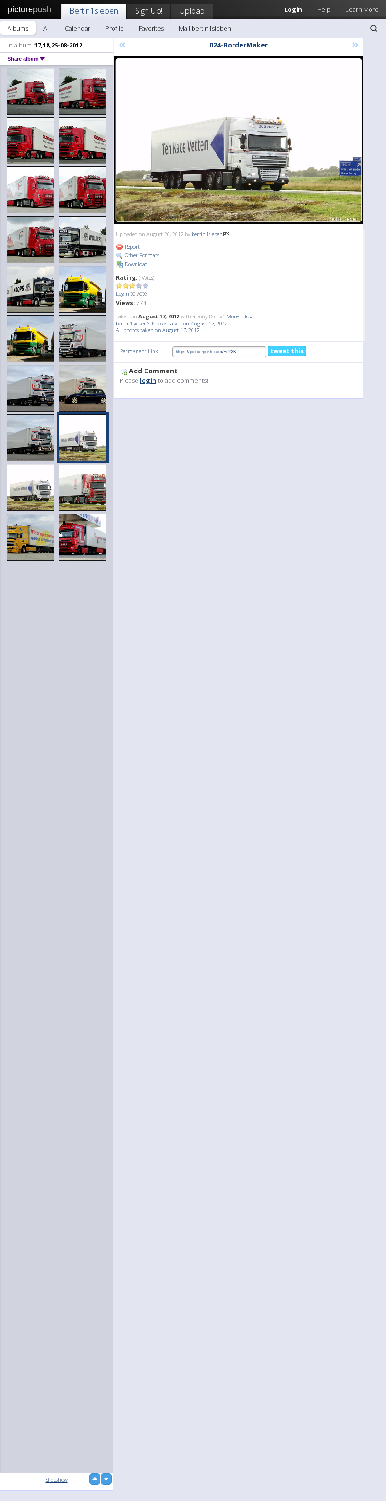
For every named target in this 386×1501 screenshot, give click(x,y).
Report (131, 246)
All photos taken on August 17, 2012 (158, 329)
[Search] (373, 28)
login (148, 380)
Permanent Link (139, 351)
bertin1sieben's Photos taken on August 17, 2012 (172, 323)
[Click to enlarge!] (238, 140)
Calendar (77, 28)
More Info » (239, 316)
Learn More (362, 9)
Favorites (151, 28)
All (46, 28)
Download (135, 264)
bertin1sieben (207, 233)
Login (122, 293)
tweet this (287, 351)
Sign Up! (148, 10)
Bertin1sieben (93, 10)
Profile (114, 28)
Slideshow (57, 1479)
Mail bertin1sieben (205, 28)
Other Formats (141, 255)
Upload (192, 10)
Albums (18, 28)
